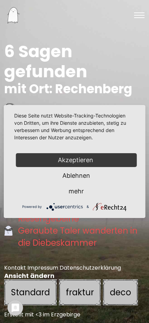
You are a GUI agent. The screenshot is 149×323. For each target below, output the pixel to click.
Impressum (42, 268)
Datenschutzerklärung (90, 268)
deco (120, 292)
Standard (30, 292)
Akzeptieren (76, 160)
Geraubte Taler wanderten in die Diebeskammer (78, 236)
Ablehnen (76, 175)
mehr (76, 191)
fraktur (80, 292)
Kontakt (15, 268)
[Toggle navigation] (139, 15)
